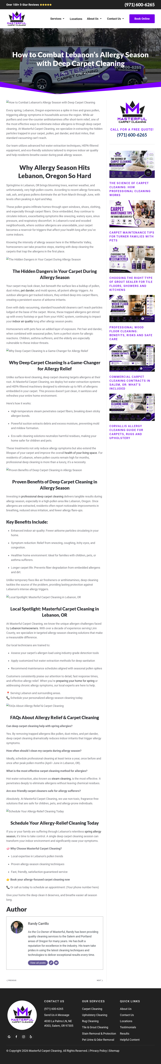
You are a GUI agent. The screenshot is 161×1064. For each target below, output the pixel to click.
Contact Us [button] (114, 18)
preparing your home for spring (75, 680)
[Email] (56, 962)
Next (99, 980)
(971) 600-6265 (140, 4)
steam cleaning (61, 778)
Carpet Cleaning (92, 1008)
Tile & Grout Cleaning (95, 1027)
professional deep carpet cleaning (42, 496)
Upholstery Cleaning (94, 1015)
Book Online (142, 18)
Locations (76, 18)
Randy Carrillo (38, 924)
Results (124, 1033)
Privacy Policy (98, 1050)
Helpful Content (130, 1039)
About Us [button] (92, 18)
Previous (12, 980)
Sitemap (114, 1050)
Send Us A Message (56, 1015)
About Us (125, 1008)
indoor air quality (22, 321)
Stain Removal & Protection (99, 1033)
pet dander (27, 290)
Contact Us (127, 1015)
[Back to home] (16, 18)
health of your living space (81, 452)
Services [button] (55, 18)
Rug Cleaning (90, 1021)
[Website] (51, 962)
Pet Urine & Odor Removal (98, 1039)
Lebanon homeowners (24, 628)
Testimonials (128, 1027)
